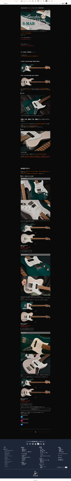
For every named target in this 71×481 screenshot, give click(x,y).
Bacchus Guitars (24, 455)
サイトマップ (60, 455)
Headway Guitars (7, 451)
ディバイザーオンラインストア (62, 453)
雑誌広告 (41, 465)
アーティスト (41, 453)
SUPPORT (57, 3)
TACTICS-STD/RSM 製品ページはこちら (27, 329)
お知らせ (41, 448)
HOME (5, 447)
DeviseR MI (6, 463)
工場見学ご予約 (61, 449)
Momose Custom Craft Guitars (26, 457)
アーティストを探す (24, 453)
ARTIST (55, 3)
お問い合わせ (41, 462)
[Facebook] (22, 424)
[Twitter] (22, 417)
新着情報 (40, 447)
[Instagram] (22, 420)
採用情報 (60, 450)
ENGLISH (60, 3)
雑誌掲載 (41, 467)
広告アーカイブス (41, 464)
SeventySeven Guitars (7, 459)
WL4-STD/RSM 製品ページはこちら (26, 404)
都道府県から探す (24, 463)
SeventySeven (24, 458)
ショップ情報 (41, 449)
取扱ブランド (6, 449)
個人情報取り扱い (60, 459)
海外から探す (23, 464)
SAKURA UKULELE (7, 452)
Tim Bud (6, 465)
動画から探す (23, 450)
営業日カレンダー (42, 461)
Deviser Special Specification (8, 461)
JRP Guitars (6, 460)
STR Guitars (23, 459)
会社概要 (60, 448)
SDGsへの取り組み (61, 451)
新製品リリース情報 (42, 450)
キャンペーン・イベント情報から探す (26, 451)
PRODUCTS (43, 3)
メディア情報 (41, 451)
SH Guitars (23, 460)
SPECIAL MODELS (48, 3)
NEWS (52, 3)
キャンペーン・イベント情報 (43, 452)
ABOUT (40, 3)
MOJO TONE (6, 464)
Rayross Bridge (6, 466)
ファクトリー (41, 454)
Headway (23, 456)
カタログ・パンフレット (43, 466)
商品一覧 (23, 448)
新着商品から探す (24, 449)
